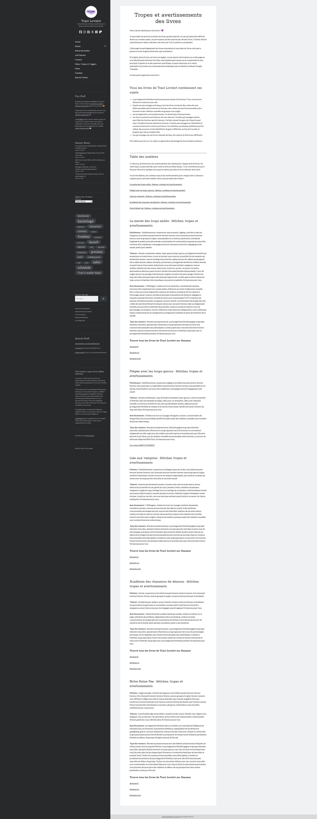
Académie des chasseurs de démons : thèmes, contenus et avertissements (160, 202)
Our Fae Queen (80, 314)
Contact (78, 59)
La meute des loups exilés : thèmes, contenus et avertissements (156, 184)
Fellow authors (80, 352)
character (95, 226)
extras (94, 231)
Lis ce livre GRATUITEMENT (142, 445)
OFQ (91, 247)
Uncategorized (80, 320)
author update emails (82, 128)
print (80, 256)
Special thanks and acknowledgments (87, 344)
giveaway (98, 237)
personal (101, 247)
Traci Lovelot (91, 21)
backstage (86, 221)
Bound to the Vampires (82, 308)
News (77, 68)
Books (78, 46)
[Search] (103, 298)
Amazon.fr (134, 346)
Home (77, 41)
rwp (79, 263)
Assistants (78, 348)
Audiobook (83, 215)
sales (96, 262)
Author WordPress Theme (171, 817)
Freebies (78, 73)
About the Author (82, 50)
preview (97, 252)
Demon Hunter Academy (83, 311)
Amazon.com (135, 358)
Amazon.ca (134, 352)
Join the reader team (82, 115)
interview (81, 242)
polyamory (82, 252)
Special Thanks (81, 77)
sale (86, 263)
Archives (78, 199)
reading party (94, 257)
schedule (84, 267)
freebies (80, 119)
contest (82, 231)
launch (93, 242)
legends (81, 247)
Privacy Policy (89, 436)
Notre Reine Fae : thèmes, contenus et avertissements (152, 208)
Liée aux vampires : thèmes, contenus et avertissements (153, 196)
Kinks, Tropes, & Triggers (85, 64)
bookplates (81, 227)
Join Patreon (80, 55)
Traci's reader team (89, 272)
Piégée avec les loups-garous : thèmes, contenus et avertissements (157, 190)
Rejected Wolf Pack (81, 317)
